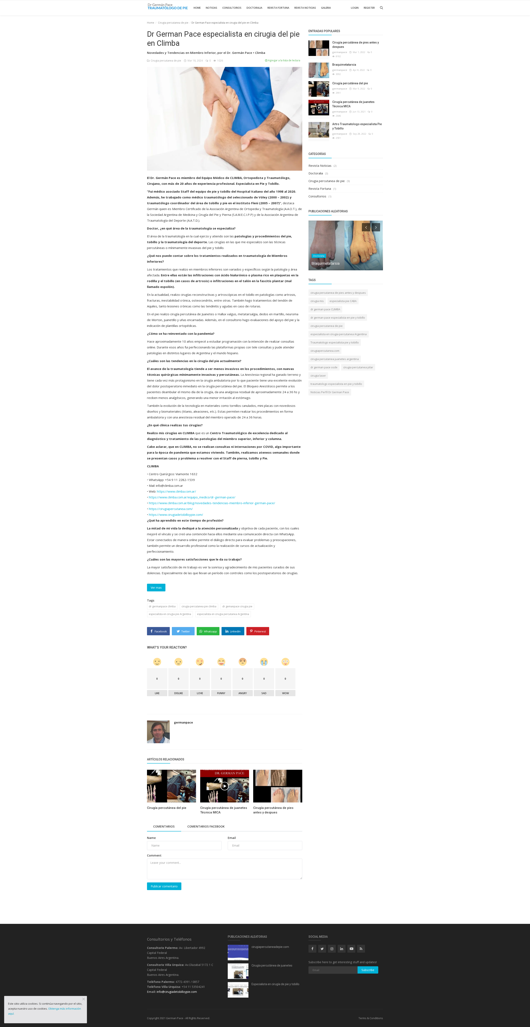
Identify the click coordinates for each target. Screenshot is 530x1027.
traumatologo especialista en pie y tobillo (336, 384)
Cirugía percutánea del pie (166, 808)
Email (232, 838)
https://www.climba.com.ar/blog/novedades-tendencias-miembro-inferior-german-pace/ (212, 503)
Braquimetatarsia (344, 64)
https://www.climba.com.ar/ (176, 491)
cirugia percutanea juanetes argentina (335, 359)
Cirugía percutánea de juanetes (272, 965)
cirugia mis (317, 301)
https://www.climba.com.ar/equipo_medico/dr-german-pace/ (192, 497)
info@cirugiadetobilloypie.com (177, 992)
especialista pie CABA (343, 301)
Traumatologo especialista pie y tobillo (335, 342)
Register (369, 8)
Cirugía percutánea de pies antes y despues (273, 810)
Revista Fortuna (278, 8)
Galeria (326, 8)
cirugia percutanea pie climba (199, 606)
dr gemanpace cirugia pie (237, 606)
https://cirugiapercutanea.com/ (171, 509)
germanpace (183, 722)
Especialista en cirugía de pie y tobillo (275, 984)
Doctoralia (254, 8)
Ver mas (156, 588)
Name (151, 838)
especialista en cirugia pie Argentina (170, 614)
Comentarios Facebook (206, 826)
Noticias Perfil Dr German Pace (330, 392)
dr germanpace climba (162, 606)
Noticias (211, 8)
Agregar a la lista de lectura (283, 60)
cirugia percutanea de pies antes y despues (338, 293)
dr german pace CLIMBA (325, 309)
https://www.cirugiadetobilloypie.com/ (176, 514)
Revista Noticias (305, 8)
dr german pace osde (324, 367)
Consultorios (231, 8)
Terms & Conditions (371, 1018)
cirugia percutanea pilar (358, 367)
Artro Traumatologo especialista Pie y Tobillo (357, 126)
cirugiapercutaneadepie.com (270, 946)
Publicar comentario (164, 886)
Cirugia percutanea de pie (173, 22)
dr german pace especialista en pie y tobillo (338, 317)
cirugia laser (318, 375)
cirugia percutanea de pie (327, 326)
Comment (154, 855)
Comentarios (164, 826)
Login (355, 8)
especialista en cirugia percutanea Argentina (223, 614)
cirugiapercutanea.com (325, 351)
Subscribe (367, 970)
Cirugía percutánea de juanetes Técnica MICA (223, 810)
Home (197, 8)
